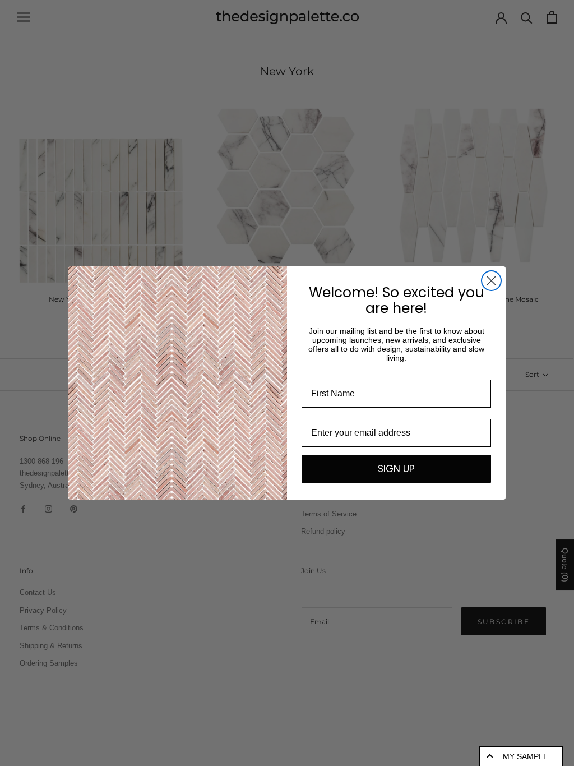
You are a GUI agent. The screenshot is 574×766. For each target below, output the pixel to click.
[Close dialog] (491, 280)
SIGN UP (396, 469)
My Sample (525, 756)
